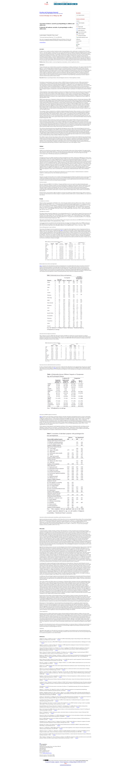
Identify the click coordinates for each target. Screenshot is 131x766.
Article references (81, 30)
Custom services (81, 15)
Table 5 (41, 416)
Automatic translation (82, 35)
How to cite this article (82, 32)
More (79, 44)
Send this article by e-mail (83, 37)
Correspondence (43, 42)
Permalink (80, 48)
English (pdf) (80, 26)
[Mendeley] (77, 44)
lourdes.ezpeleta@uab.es (47, 752)
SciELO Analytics (81, 33)
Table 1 (61, 230)
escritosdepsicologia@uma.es (65, 764)
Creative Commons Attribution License (81, 760)
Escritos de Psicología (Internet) (49, 12)
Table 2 (41, 265)
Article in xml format (81, 28)
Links (59, 639)
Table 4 (54, 367)
